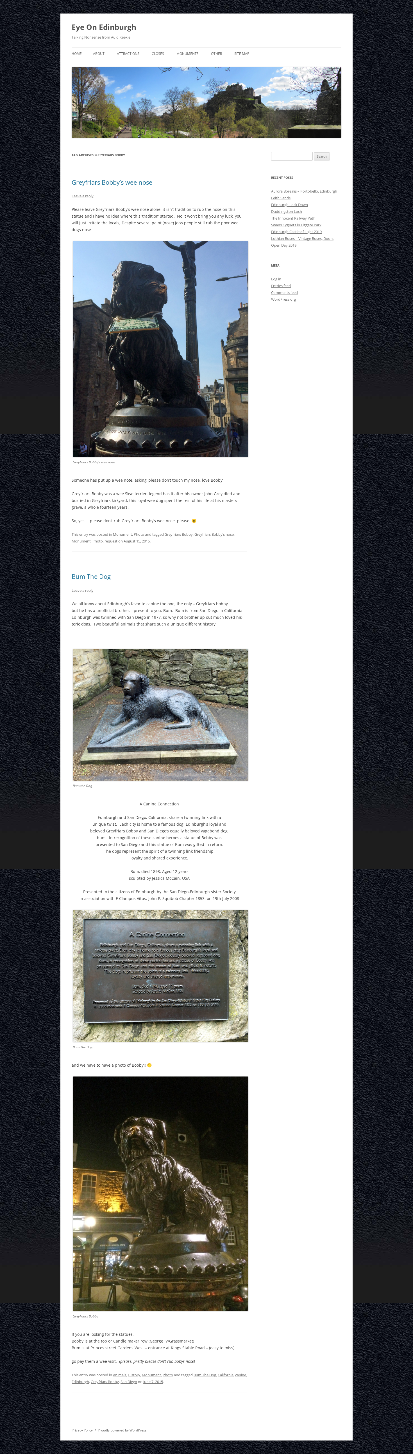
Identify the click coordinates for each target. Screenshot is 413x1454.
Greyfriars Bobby (179, 534)
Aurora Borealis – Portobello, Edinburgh (304, 191)
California (225, 1374)
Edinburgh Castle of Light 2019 (296, 231)
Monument (122, 534)
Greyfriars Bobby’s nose (214, 534)
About (99, 53)
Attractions (128, 53)
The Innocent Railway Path (293, 218)
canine (240, 1374)
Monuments (187, 53)
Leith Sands (281, 197)
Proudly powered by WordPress (122, 1430)
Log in (276, 279)
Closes (158, 53)
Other (216, 53)
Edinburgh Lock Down (289, 204)
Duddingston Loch (286, 211)
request (111, 541)
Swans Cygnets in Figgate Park (296, 224)
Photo (139, 534)
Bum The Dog (91, 576)
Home (77, 53)
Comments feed (284, 292)
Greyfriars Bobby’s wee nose (112, 182)
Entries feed (281, 285)
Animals (119, 1374)
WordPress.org (283, 299)
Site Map (241, 53)
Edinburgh (80, 1381)
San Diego (129, 1381)
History (134, 1374)
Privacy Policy (82, 1430)
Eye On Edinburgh (104, 27)
